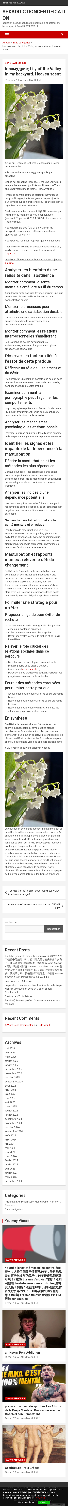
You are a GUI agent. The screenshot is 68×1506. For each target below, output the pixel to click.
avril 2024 (10, 1152)
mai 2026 (10, 1048)
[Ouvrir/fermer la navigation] (6, 34)
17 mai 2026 (11, 1303)
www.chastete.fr (30, 669)
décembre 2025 (13, 1069)
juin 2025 (10, 1094)
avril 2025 (10, 1102)
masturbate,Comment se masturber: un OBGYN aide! (34, 906)
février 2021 (11, 1172)
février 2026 (11, 1060)
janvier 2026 (11, 1065)
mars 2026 (11, 1056)
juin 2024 (10, 1143)
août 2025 (10, 1085)
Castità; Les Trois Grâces (18, 996)
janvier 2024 (11, 1164)
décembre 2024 (13, 1118)
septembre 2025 (14, 1081)
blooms (9, 263)
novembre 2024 (13, 1123)
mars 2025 (11, 1106)
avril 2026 (10, 1052)
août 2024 (10, 1135)
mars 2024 (11, 1156)
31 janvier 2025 (13, 80)
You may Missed (17, 1221)
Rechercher (11, 922)
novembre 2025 (13, 1073)
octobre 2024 (12, 1127)
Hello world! (44, 1025)
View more (40, 1498)
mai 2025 (10, 1098)
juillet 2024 (10, 1139)
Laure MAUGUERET (33, 80)
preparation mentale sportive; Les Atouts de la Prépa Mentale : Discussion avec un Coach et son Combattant (33, 989)
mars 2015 (11, 1176)
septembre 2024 (14, 1131)
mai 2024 (10, 1147)
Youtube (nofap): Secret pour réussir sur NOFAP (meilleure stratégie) (34, 892)
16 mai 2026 (11, 1357)
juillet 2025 (10, 1089)
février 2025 (11, 1110)
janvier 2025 (11, 1114)
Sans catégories (15, 63)
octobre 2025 (12, 1077)
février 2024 (11, 1160)
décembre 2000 (13, 1181)
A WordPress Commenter (19, 1025)
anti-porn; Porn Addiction (18, 981)
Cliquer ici (10, 253)
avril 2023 (10, 1168)
